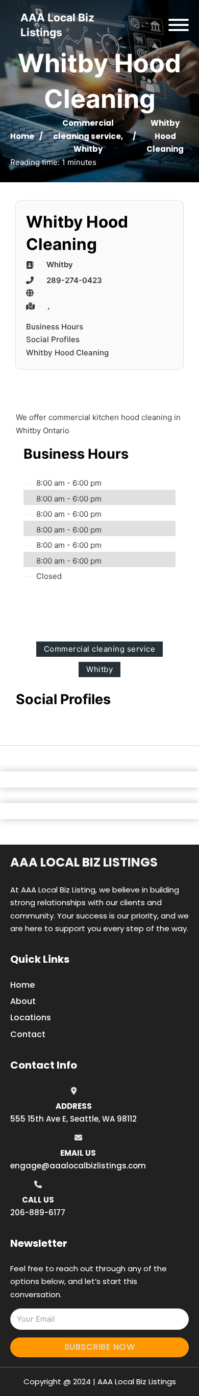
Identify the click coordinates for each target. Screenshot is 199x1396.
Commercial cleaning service (100, 649)
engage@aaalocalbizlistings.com (78, 1165)
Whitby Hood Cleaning (67, 352)
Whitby (88, 149)
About (23, 1001)
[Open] (178, 25)
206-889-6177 (37, 1212)
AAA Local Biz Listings (84, 862)
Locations (30, 1017)
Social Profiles (53, 339)
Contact (27, 1034)
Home (22, 136)
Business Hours (54, 326)
